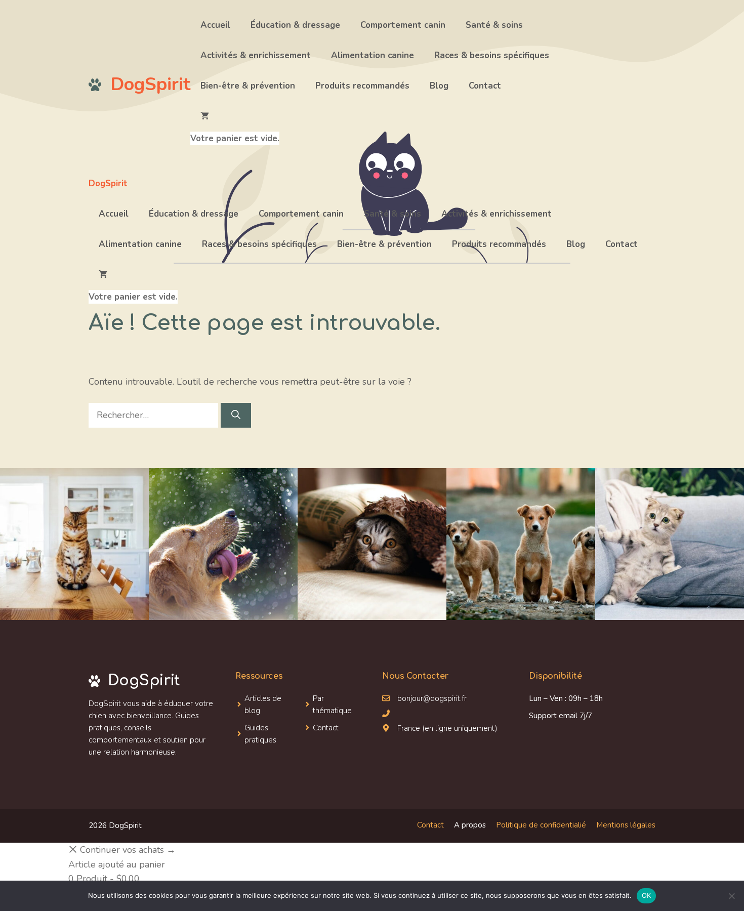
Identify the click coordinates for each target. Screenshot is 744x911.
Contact (485, 86)
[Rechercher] (236, 415)
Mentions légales (625, 825)
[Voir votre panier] (234, 116)
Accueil (215, 25)
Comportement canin (402, 25)
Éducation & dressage (295, 25)
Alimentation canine (372, 55)
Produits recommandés (362, 86)
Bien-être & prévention (247, 86)
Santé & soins (494, 25)
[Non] (731, 896)
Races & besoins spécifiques (491, 55)
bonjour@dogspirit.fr (432, 698)
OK (646, 895)
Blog (439, 86)
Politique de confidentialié (541, 825)
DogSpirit (150, 84)
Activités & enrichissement (255, 55)
